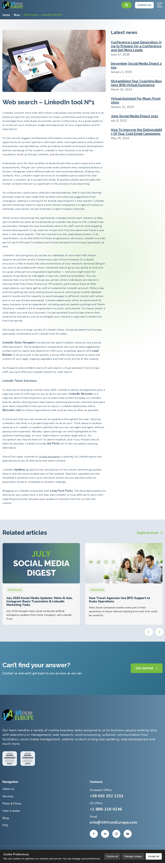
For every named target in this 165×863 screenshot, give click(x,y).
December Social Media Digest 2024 (136, 65)
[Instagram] (116, 834)
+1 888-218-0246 (106, 809)
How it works (11, 811)
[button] (126, 5)
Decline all (112, 856)
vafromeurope (15, 589)
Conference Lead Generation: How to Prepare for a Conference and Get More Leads (136, 46)
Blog (17, 15)
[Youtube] (128, 834)
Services (8, 796)
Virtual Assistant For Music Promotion (135, 100)
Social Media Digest (100, 589)
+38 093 (106, 796)
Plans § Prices (11, 803)
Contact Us (144, 5)
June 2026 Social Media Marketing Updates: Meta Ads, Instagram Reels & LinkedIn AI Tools (123, 600)
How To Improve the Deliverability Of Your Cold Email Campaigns (136, 132)
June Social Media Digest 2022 (134, 116)
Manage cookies (133, 856)
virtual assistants (49, 456)
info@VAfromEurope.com (113, 822)
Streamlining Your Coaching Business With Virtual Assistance (136, 83)
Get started (144, 668)
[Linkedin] (105, 834)
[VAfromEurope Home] (12, 5)
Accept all (153, 856)
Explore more (147, 533)
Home (6, 15)
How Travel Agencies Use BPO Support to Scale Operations (36, 600)
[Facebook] (94, 834)
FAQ (5, 825)
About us (8, 789)
